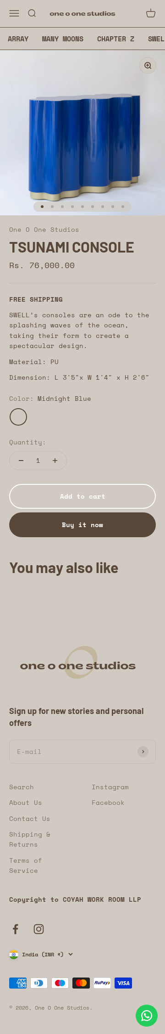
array (18, 39)
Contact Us (29, 818)
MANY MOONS (62, 39)
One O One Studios (44, 229)
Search (21, 787)
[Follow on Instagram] (39, 929)
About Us (25, 802)
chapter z (115, 39)
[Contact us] (147, 1016)
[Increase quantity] (55, 460)
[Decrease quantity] (21, 460)
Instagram (110, 787)
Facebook (108, 802)
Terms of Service (25, 865)
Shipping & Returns (29, 839)
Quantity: (27, 442)
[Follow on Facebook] (15, 929)
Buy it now (82, 524)
